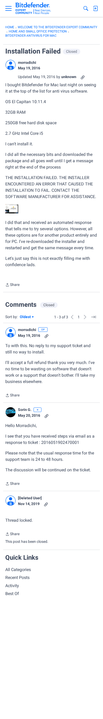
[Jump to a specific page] (93, 317)
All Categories (18, 569)
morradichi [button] (27, 62)
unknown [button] (68, 77)
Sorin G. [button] (24, 410)
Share (12, 285)
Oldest (25, 317)
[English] (33, 8)
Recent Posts (17, 577)
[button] (10, 65)
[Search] (86, 8)
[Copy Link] (82, 77)
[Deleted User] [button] (30, 498)
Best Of (12, 593)
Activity (12, 585)
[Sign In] (95, 8)
